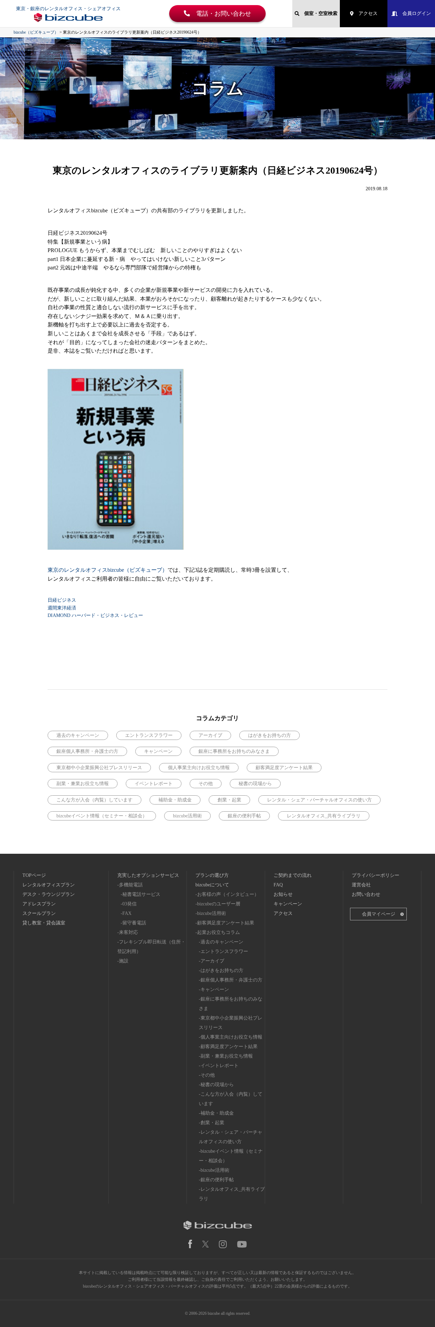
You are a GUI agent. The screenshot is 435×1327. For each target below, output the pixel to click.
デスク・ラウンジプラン (48, 894)
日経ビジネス (62, 600)
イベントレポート (154, 783)
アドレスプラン (39, 903)
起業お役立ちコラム (218, 932)
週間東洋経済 (62, 608)
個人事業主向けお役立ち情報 (199, 767)
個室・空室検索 (318, 13)
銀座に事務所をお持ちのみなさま (234, 751)
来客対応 (128, 932)
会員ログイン (414, 13)
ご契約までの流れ (293, 875)
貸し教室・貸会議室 (43, 922)
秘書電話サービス (141, 894)
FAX (127, 913)
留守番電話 (134, 922)
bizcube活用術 (187, 815)
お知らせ (283, 894)
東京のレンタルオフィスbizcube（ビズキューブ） (108, 570)
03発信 (129, 903)
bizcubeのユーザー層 (218, 903)
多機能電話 (131, 884)
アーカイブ (210, 735)
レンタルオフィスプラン (48, 884)
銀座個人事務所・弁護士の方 (87, 751)
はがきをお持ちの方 (269, 735)
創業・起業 (229, 799)
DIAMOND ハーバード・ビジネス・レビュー (95, 615)
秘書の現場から (255, 783)
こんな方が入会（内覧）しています (94, 799)
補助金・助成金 (175, 799)
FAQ (278, 884)
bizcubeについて (212, 884)
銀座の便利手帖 (244, 815)
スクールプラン (39, 913)
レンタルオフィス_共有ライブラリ (324, 815)
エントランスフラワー (149, 735)
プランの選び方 (212, 875)
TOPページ (34, 875)
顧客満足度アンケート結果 (284, 767)
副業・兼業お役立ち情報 (82, 783)
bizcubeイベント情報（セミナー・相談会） (101, 815)
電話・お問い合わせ (220, 13)
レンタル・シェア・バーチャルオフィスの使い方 (319, 799)
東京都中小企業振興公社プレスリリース (99, 767)
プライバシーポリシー (375, 875)
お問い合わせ (366, 894)
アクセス (366, 13)
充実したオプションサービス (148, 875)
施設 (123, 960)
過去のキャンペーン (77, 735)
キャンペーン (158, 751)
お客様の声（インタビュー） (228, 894)
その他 (205, 783)
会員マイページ (378, 914)
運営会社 (361, 884)
